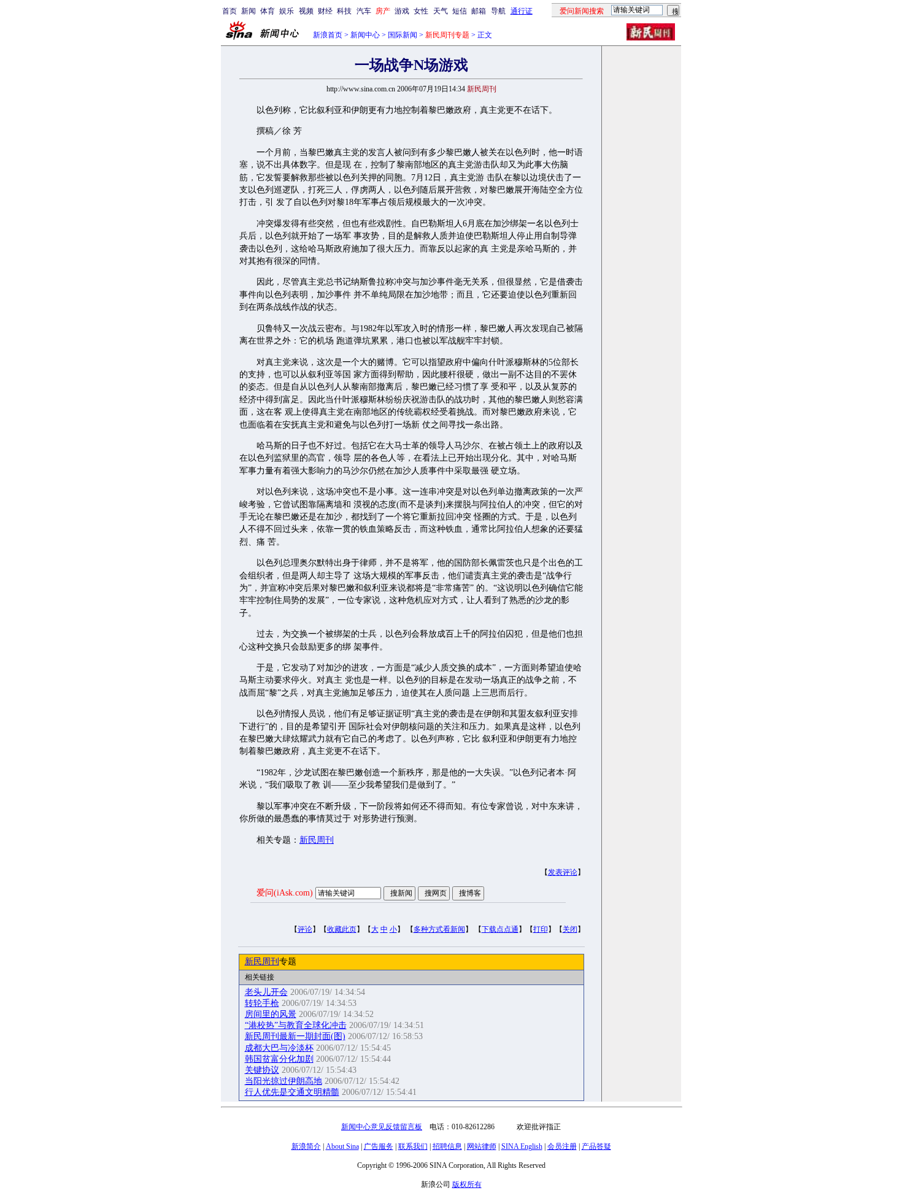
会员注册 (562, 1146)
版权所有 (467, 1184)
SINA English (521, 1146)
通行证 (522, 11)
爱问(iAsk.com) (284, 892)
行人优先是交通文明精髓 (292, 1092)
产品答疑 (596, 1146)
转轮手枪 (262, 1003)
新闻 (248, 11)
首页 (229, 11)
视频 (306, 11)
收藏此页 (342, 929)
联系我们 (413, 1146)
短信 (459, 11)
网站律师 (481, 1146)
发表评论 (562, 872)
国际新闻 (402, 35)
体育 (267, 11)
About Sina (342, 1146)
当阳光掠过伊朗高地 (283, 1081)
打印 (540, 929)
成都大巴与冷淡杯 (279, 1048)
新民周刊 (316, 840)
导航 (498, 11)
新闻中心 (365, 35)
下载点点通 (500, 929)
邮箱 (478, 11)
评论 (305, 929)
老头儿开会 (266, 992)
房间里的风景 (270, 1014)
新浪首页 (327, 35)
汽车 (364, 11)
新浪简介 (306, 1146)
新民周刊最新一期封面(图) (295, 1036)
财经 (325, 11)
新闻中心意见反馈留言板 (381, 1126)
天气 (440, 11)
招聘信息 (447, 1146)
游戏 (402, 11)
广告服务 (378, 1146)
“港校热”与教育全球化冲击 (296, 1025)
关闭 (570, 929)
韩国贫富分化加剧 (279, 1059)
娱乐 (286, 11)
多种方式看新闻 (439, 929)
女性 (421, 11)
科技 (344, 11)
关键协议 (262, 1070)
